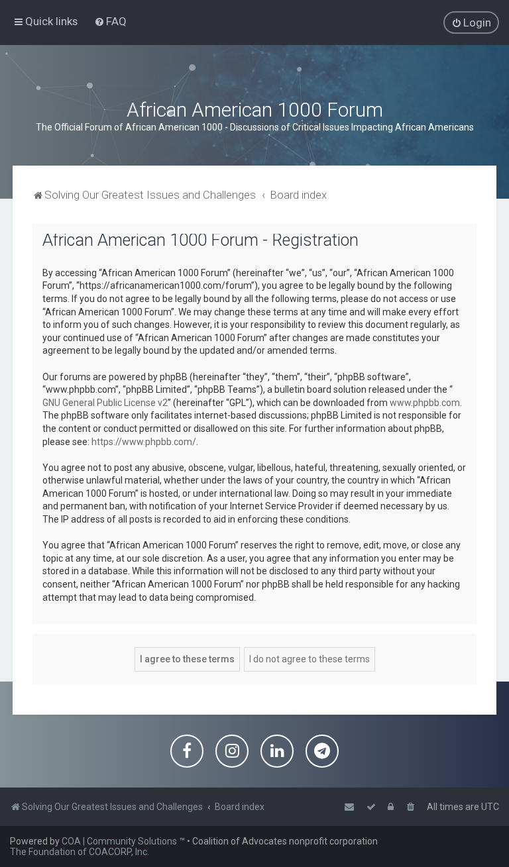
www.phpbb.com (425, 402)
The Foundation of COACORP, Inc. (79, 851)
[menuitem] (110, 21)
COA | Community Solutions (119, 841)
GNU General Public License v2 (105, 402)
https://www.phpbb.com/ (143, 441)
